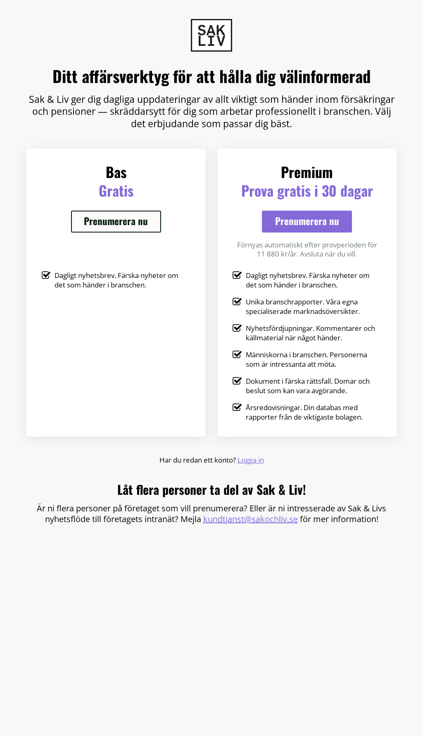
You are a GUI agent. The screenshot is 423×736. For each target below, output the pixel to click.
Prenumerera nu (116, 221)
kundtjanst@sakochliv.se (250, 519)
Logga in (251, 460)
